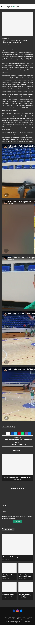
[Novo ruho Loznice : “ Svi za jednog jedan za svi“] (25, 587)
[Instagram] (17, 2)
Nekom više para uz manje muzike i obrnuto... (17, 477)
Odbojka (29, 617)
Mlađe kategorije (19, 619)
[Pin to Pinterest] (19, 433)
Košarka (24, 617)
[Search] (33, 6)
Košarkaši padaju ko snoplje (7, 575)
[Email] (19, 2)
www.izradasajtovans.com (17, 622)
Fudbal (5, 617)
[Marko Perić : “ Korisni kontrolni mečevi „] (9, 587)
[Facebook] (15, 2)
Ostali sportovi (10, 619)
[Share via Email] (29, 433)
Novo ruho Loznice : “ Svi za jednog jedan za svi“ (25, 595)
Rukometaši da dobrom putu (11, 557)
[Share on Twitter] (15, 433)
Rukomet (18, 617)
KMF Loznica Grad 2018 (8, 426)
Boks (13, 617)
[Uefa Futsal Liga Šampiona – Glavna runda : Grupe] (25, 568)
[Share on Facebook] (12, 433)
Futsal (9, 617)
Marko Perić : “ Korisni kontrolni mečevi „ (8, 595)
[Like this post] (8, 433)
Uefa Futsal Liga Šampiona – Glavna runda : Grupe (25, 575)
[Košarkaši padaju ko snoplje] (9, 568)
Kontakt (27, 619)
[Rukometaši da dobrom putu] (17, 544)
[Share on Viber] (26, 433)
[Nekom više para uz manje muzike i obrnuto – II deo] (17, 464)
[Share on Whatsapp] (22, 433)
